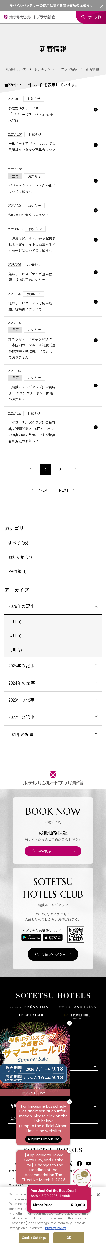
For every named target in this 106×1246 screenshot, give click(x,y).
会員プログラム (53, 954)
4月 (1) (15, 636)
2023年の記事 (22, 700)
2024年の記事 (22, 683)
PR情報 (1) (17, 571)
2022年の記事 (22, 717)
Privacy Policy (55, 1227)
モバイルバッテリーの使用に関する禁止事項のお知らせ (51, 5)
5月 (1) (15, 622)
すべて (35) (18, 543)
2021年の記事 (21, 734)
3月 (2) (16, 650)
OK (69, 1237)
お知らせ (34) (20, 557)
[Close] (98, 1194)
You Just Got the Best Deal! (59, 1165)
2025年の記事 (22, 665)
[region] (53, 1216)
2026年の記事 (22, 606)
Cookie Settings (34, 1237)
